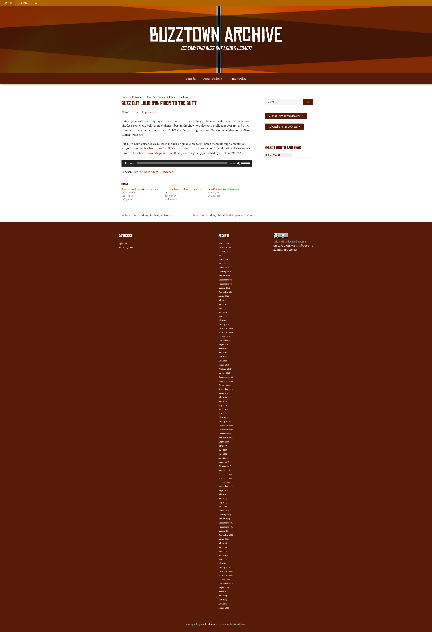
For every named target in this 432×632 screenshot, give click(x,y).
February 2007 (225, 514)
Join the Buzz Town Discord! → (285, 116)
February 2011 (225, 320)
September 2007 (226, 486)
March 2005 (224, 607)
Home (125, 97)
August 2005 (224, 587)
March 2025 (224, 243)
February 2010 (225, 368)
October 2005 (225, 579)
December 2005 (226, 571)
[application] (187, 163)
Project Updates (212, 79)
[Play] (126, 163)
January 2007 (224, 518)
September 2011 (226, 291)
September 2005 (226, 583)
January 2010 (224, 372)
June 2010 (223, 352)
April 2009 (223, 409)
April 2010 (223, 360)
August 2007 (224, 490)
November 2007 (226, 478)
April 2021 (223, 255)
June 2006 (223, 547)
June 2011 (223, 304)
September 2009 (226, 389)
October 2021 (224, 251)
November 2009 (226, 381)
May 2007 (223, 502)
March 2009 (224, 413)
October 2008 (225, 433)
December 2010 (226, 328)
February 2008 (225, 466)
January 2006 (224, 567)
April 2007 (223, 506)
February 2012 (225, 271)
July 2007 (222, 494)
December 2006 (226, 522)
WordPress (239, 624)
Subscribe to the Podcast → (284, 127)
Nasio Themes (209, 624)
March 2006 (224, 559)
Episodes (191, 79)
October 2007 (224, 482)
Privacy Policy (238, 79)
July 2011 (222, 300)
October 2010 (224, 336)
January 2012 (224, 275)
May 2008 (223, 453)
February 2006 (225, 563)
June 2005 (223, 595)
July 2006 (223, 543)
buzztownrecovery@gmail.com (152, 153)
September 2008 (226, 437)
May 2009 (223, 405)
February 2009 (225, 417)
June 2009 (223, 401)
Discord (23, 3)
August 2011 (224, 295)
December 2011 (225, 279)
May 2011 (223, 308)
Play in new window (145, 172)
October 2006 (225, 530)
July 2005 (223, 591)
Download (166, 172)
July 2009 (223, 397)
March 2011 (223, 316)
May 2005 (223, 599)
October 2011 (224, 287)
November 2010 (226, 332)
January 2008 (224, 470)
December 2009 (226, 376)
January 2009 (224, 421)
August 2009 (224, 393)
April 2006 (223, 555)
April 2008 (223, 457)
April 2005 (223, 603)
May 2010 (223, 356)
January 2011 (224, 324)
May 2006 (223, 551)
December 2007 (226, 474)
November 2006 (226, 526)
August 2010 (224, 344)
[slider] (246, 163)
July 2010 (222, 348)
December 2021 (225, 247)
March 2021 (224, 259)
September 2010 (226, 340)
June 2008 (223, 449)
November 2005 (226, 575)
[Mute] (238, 163)
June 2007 (223, 498)
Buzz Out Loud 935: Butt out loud (223, 189)
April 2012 (223, 263)
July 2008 (223, 445)
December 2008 (226, 425)
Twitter (7, 3)
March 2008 (224, 462)
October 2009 (225, 385)
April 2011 (223, 312)
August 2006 (224, 538)
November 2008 (226, 429)
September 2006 (226, 534)
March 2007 (224, 510)
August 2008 (224, 441)
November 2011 (225, 283)
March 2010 (224, 364)
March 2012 (224, 267)
